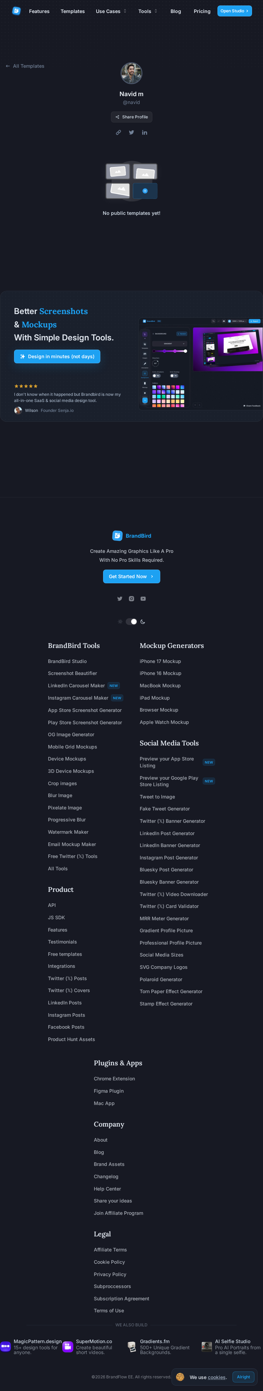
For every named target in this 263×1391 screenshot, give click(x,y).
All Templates (29, 66)
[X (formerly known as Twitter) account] (120, 599)
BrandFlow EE (119, 1376)
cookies (217, 1377)
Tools (144, 11)
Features (39, 11)
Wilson (31, 410)
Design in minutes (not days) (61, 356)
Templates (73, 11)
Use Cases (108, 11)
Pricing (202, 11)
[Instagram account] (131, 599)
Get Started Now (128, 576)
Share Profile (135, 116)
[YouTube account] (143, 599)
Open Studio (232, 10)
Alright (243, 1376)
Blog (176, 11)
